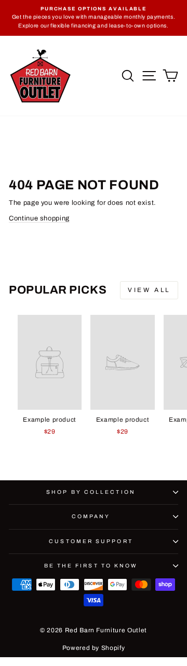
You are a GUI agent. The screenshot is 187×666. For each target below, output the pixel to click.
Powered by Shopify (93, 647)
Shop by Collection (91, 492)
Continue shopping (39, 218)
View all (149, 290)
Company (91, 516)
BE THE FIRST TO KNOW (91, 565)
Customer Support (90, 541)
